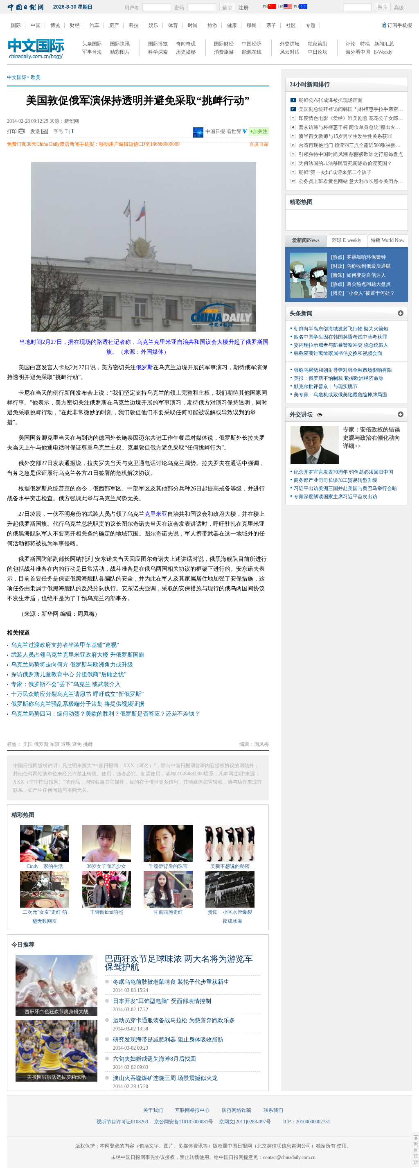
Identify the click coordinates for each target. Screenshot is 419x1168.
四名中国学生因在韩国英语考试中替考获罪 (340, 337)
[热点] (337, 257)
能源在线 (251, 52)
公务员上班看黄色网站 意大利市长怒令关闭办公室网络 (358, 181)
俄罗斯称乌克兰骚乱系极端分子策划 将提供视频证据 (77, 704)
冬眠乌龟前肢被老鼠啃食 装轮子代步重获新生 (171, 982)
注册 (243, 8)
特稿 (365, 44)
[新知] (337, 275)
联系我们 (273, 1110)
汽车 (94, 25)
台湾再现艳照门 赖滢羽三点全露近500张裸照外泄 (352, 145)
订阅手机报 (399, 25)
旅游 (212, 25)
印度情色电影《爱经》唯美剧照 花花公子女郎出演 (353, 118)
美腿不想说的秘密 (230, 866)
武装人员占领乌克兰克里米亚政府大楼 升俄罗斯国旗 (77, 655)
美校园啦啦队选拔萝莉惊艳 (56, 1077)
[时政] (337, 266)
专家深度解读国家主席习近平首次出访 (335, 496)
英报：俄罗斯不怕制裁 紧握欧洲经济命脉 (338, 378)
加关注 (259, 131)
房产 (114, 25)
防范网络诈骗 (236, 1110)
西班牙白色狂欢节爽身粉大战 (56, 1011)
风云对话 (290, 52)
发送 (35, 131)
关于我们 (153, 1110)
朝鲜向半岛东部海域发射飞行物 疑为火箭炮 (341, 329)
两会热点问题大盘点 (369, 284)
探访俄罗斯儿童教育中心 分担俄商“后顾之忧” (68, 674)
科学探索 (158, 52)
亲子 (271, 25)
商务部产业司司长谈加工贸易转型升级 (335, 480)
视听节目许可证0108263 (122, 1122)
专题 (310, 25)
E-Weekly (383, 52)
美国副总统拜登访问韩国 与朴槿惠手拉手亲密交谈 (353, 109)
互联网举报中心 (192, 1110)
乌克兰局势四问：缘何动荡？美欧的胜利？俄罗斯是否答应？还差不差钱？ (105, 714)
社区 (291, 25)
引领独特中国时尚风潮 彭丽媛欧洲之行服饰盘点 (351, 154)
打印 (12, 131)
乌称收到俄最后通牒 (369, 266)
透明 (66, 744)
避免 (77, 744)
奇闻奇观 (186, 44)
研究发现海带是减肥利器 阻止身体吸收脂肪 (168, 1040)
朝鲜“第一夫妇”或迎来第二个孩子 (335, 172)
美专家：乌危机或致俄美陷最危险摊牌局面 (340, 395)
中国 (36, 25)
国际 (16, 25)
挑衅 (88, 744)
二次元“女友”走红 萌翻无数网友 (45, 916)
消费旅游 (224, 52)
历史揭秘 (186, 52)
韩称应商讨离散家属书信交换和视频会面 (338, 353)
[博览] (337, 293)
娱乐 (153, 25)
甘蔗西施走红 (168, 912)
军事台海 (92, 52)
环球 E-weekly (346, 240)
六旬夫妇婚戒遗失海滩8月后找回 (154, 1059)
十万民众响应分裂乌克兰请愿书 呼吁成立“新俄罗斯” (77, 694)
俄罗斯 (41, 744)
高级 (399, 8)
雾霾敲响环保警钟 (366, 257)
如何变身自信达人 (366, 275)
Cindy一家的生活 (45, 866)
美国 (28, 744)
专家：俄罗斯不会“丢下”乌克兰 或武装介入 (66, 684)
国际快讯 (120, 44)
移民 (252, 25)
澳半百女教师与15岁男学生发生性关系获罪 (345, 136)
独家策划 (317, 44)
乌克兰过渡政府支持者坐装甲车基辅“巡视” (65, 645)
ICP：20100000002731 (306, 1122)
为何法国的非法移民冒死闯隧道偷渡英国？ (345, 163)
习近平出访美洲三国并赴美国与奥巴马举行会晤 (345, 488)
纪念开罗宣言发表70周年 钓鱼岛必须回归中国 (343, 472)
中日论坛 (317, 52)
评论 (351, 44)
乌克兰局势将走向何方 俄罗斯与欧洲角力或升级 (72, 665)
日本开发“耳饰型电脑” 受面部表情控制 (162, 1001)
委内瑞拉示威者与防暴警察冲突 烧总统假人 (341, 345)
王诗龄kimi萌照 (106, 912)
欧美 (36, 77)
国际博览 (158, 44)
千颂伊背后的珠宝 (168, 866)
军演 (55, 744)
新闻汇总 (384, 44)
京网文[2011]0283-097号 (245, 1122)
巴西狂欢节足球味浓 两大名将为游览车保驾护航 (179, 963)
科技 (134, 25)
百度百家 (259, 144)
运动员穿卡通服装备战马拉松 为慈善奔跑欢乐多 (174, 1020)
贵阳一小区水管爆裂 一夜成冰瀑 (230, 916)
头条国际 (92, 44)
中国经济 (251, 44)
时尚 (193, 25)
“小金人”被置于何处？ (371, 293)
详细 (352, 446)
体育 (173, 25)
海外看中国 (358, 52)
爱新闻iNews (306, 240)
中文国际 (17, 77)
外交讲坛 (290, 44)
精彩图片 (120, 52)
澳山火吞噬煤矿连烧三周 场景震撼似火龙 (165, 1078)
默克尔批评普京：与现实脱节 (326, 386)
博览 (55, 25)
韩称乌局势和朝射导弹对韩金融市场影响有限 (343, 370)
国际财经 (224, 44)
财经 (75, 25)
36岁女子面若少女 (106, 866)
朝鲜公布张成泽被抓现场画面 (331, 100)
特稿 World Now (388, 240)
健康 (232, 25)
